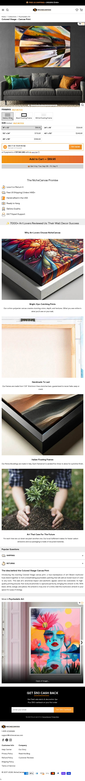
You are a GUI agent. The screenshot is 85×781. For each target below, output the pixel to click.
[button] (42, 152)
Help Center (7, 750)
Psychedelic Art (24, 17)
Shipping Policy (8, 762)
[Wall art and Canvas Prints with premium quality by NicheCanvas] (42, 10)
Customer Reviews (26, 758)
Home (4, 17)
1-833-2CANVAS (8, 731)
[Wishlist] (77, 10)
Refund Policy (7, 758)
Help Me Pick (17, 110)
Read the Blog (24, 754)
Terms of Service (46, 717)
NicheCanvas (19, 772)
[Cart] (81, 10)
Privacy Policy (55, 717)
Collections (12, 17)
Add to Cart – (42, 159)
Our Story (22, 750)
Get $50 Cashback (63, 710)
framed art (41, 464)
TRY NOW (75, 147)
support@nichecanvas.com (12, 735)
